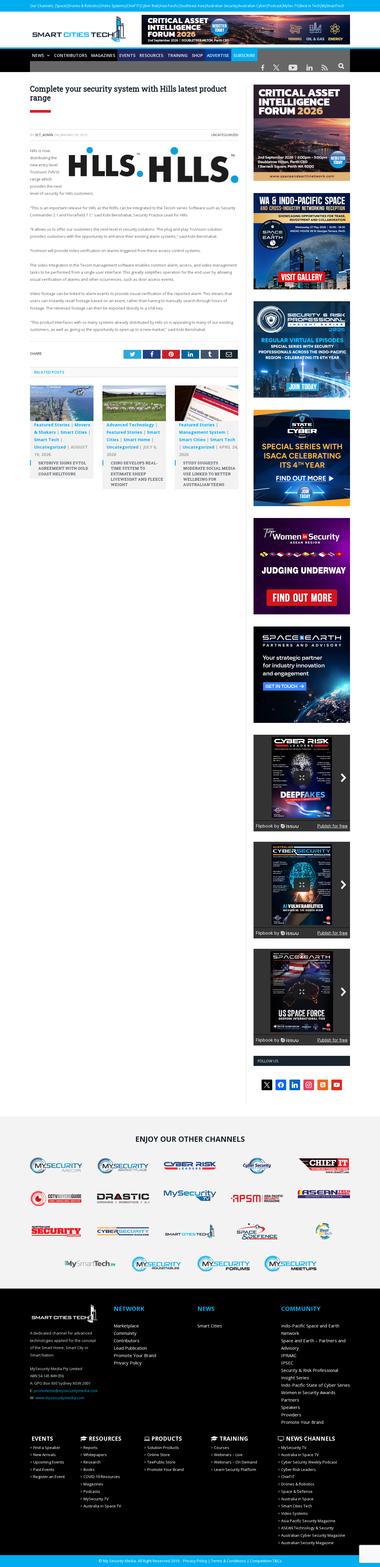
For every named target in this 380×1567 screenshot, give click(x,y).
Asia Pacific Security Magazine (308, 1520)
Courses (221, 1447)
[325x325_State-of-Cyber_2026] (302, 504)
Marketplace (126, 1326)
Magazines (103, 55)
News (38, 55)
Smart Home (137, 439)
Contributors (70, 55)
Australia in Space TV (102, 1506)
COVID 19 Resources (101, 1476)
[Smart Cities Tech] (79, 31)
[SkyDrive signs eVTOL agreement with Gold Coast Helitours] (62, 406)
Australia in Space (297, 1498)
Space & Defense (297, 1491)
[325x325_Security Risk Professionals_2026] (302, 396)
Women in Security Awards (308, 1392)
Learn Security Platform (235, 1469)
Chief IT (133, 5)
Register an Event (49, 1476)
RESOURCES (151, 55)
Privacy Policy (128, 1363)
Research (92, 1462)
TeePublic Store (161, 1462)
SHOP (197, 55)
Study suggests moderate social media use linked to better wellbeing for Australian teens (209, 473)
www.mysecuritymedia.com (59, 1397)
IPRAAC (289, 1355)
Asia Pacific (169, 5)
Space (61, 5)
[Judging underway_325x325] (302, 613)
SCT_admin (44, 135)
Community (125, 1333)
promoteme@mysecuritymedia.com (66, 1390)
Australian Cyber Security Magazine (313, 1535)
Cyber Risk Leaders (298, 1469)
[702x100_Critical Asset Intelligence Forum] (246, 43)
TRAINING (177, 55)
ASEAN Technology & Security (307, 1528)
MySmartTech (333, 5)
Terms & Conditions (228, 1560)
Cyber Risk (149, 5)
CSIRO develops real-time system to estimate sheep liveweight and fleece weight (137, 473)
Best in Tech (310, 5)
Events (127, 55)
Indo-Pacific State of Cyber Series (315, 1385)
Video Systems (113, 5)
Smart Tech (46, 439)
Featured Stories (52, 425)
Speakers (290, 1407)
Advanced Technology (130, 425)
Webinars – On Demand (235, 1462)
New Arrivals (44, 1454)
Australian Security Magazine (307, 1542)
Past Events (43, 1469)
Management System (202, 432)
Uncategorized (224, 135)
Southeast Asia (192, 5)
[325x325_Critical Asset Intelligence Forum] (302, 179)
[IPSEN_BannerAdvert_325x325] (302, 721)
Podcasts (91, 1491)
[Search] (341, 65)
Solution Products (163, 1447)
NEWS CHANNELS (309, 1438)
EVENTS (41, 1438)
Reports (90, 1447)
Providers (291, 1415)
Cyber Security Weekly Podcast (309, 1462)
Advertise (218, 55)
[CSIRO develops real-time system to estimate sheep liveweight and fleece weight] (134, 406)
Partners (290, 1400)
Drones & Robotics (83, 5)
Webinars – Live (228, 1454)
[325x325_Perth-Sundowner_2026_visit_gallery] (302, 288)
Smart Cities (74, 432)
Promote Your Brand (135, 1355)
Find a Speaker (46, 1447)
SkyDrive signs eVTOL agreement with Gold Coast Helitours (63, 468)
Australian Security (221, 5)
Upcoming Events (48, 1462)
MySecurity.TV (96, 1498)
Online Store (158, 1454)
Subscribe (244, 55)
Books (89, 1469)
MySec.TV (290, 5)
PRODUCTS (166, 1438)
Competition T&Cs (266, 1560)
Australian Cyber (252, 5)
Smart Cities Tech (296, 1506)
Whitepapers (95, 1454)
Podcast (274, 5)
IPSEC (287, 1363)
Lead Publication (130, 1348)
